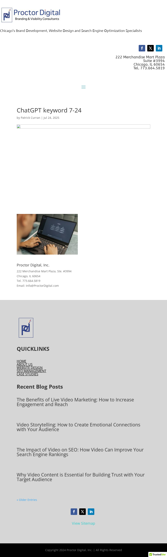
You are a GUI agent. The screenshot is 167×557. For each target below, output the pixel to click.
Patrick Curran (30, 118)
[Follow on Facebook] (142, 48)
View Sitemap (83, 523)
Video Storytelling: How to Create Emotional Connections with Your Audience (78, 427)
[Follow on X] (150, 48)
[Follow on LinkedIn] (159, 48)
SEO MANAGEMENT (31, 371)
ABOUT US (25, 364)
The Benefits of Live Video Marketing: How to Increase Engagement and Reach (75, 402)
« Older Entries (27, 500)
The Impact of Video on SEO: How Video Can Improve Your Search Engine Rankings (80, 452)
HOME (21, 361)
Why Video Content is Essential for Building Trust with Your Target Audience (81, 477)
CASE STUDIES (27, 374)
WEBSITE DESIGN (30, 367)
